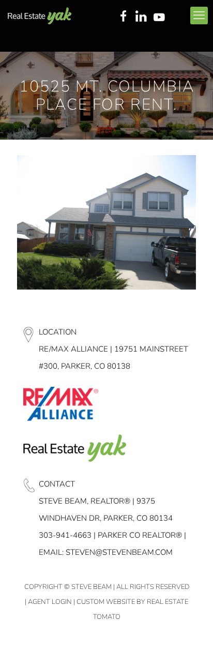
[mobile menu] (199, 15)
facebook (123, 17)
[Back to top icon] (192, 645)
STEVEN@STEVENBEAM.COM (119, 552)
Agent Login (50, 602)
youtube (161, 17)
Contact (57, 484)
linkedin (142, 17)
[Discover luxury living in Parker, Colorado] (39, 15)
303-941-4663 (65, 535)
